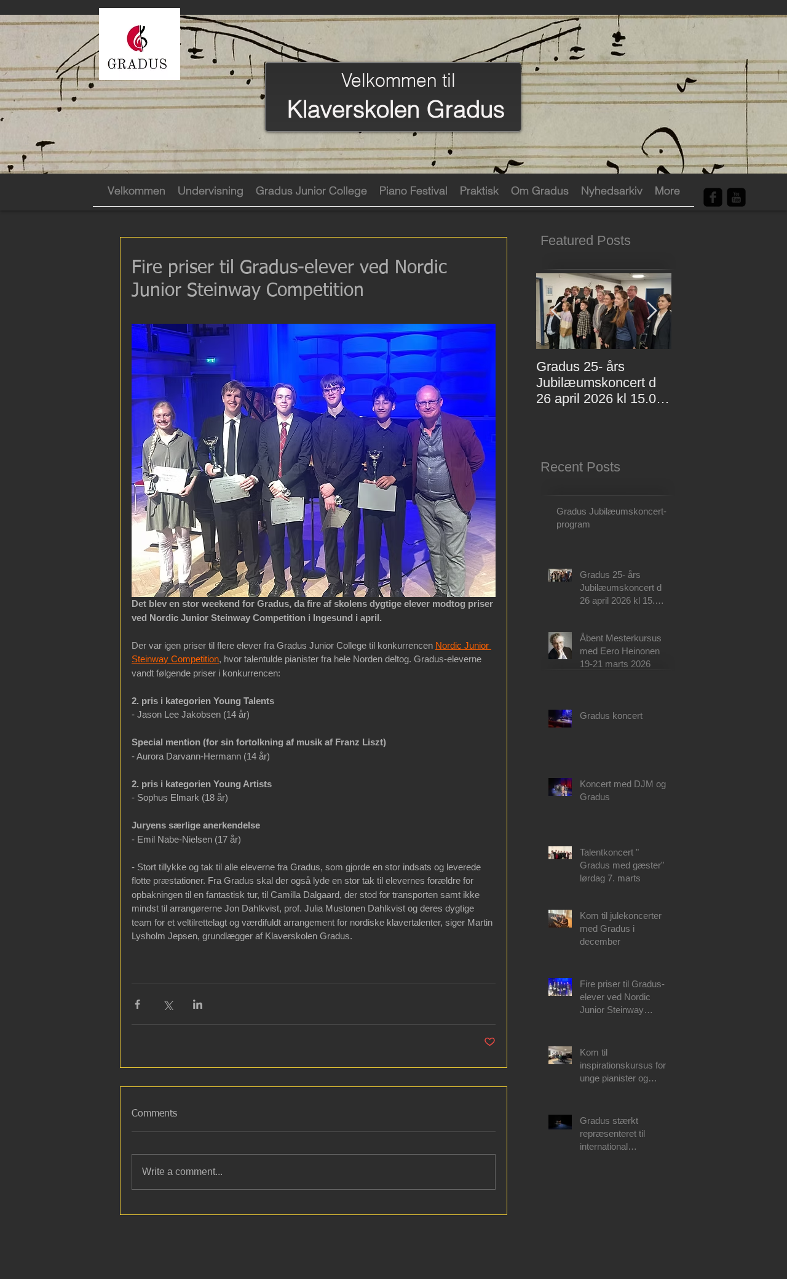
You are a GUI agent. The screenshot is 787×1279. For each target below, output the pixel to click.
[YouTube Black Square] (736, 197)
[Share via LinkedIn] (198, 1004)
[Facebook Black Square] (712, 197)
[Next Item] (651, 311)
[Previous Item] (555, 311)
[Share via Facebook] (137, 1004)
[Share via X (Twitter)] (167, 1004)
